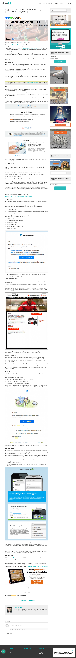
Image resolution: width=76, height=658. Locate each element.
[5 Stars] (15, 595)
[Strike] (16, 629)
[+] (27, 629)
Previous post (23, 600)
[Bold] (11, 629)
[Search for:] (59, 10)
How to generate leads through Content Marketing (37, 566)
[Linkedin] (9, 18)
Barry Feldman (18, 13)
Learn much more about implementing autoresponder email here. (18, 196)
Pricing (56, 3)
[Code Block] (22, 629)
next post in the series (12, 557)
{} (25, 629)
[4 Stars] (14, 595)
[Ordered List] (17, 629)
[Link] (24, 629)
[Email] (13, 18)
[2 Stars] (12, 595)
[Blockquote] (21, 629)
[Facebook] (6, 18)
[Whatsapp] (11, 18)
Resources (62, 3)
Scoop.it (19, 42)
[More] (20, 18)
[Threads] (18, 18)
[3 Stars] (13, 595)
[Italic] (12, 629)
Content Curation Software (45, 3)
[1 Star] (11, 595)
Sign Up (69, 3)
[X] (16, 18)
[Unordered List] (19, 629)
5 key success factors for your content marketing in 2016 (63, 651)
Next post (31, 600)
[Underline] (14, 629)
